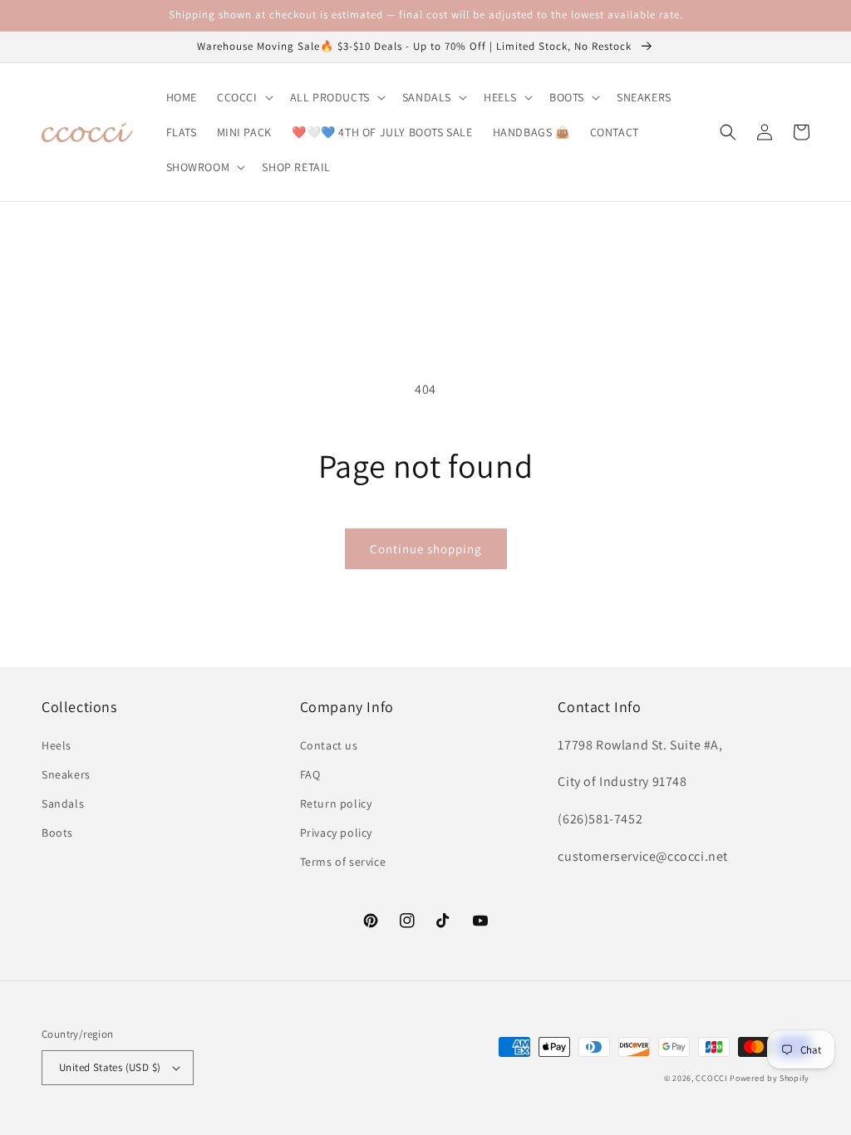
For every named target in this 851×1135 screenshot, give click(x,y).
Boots (57, 832)
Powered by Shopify (769, 1078)
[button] (243, 97)
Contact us (329, 745)
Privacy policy (336, 832)
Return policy (336, 803)
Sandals (63, 803)
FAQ (310, 774)
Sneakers (66, 774)
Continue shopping (426, 549)
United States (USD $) (109, 1067)
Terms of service (343, 861)
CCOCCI (711, 1078)
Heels (56, 745)
